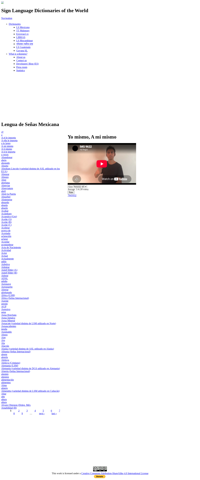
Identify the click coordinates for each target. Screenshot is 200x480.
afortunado (6, 292)
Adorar (4, 275)
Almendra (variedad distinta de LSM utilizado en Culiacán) (30, 391)
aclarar (4, 239)
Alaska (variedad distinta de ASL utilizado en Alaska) (27, 348)
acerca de (5, 230)
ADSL (4, 278)
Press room (21, 67)
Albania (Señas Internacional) (15, 351)
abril (3, 191)
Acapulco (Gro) (9, 216)
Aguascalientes (8, 326)
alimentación (7, 379)
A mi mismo (7, 146)
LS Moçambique (24, 40)
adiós (3, 261)
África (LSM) (8, 295)
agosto (4, 303)
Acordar (5, 241)
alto (3, 396)
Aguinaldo (6, 332)
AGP (3, 306)
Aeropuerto (6, 286)
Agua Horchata (8, 315)
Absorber (5, 196)
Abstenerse (6, 199)
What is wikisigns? (18, 54)
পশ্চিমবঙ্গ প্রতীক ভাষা (24, 44)
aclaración (6, 236)
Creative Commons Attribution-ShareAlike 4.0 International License (114, 473)
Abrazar (5, 174)
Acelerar (5, 227)
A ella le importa (9, 140)
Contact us (21, 60)
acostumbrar (7, 244)
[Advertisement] (100, 96)
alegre (4, 354)
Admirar (5, 267)
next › (42, 413)
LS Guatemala (23, 47)
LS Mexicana (23, 27)
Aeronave (6, 284)
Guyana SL (22, 50)
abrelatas (5, 182)
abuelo (4, 208)
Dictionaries (15, 24)
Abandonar (6, 157)
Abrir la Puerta (8, 194)
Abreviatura (7, 188)
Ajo (3, 340)
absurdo (5, 202)
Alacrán (5, 346)
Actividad (6, 250)
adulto (4, 281)
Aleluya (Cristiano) (10, 362)
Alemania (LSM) (9, 365)
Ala (3, 343)
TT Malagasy (23, 30)
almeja (4, 388)
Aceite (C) (6, 225)
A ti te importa (8, 151)
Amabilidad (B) (9, 408)
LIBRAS (20, 37)
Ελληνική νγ (22, 34)
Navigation (6, 18)
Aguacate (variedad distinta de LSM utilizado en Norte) (28, 323)
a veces (4, 154)
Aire (3, 337)
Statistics (20, 70)
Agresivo (5, 309)
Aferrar (4, 289)
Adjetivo (5, 264)
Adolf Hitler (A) (9, 270)
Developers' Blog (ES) (27, 63)
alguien (4, 374)
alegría (4, 357)
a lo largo (5, 143)
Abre (3, 180)
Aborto (4, 165)
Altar (3, 393)
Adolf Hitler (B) (9, 272)
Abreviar (5, 185)
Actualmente (7, 258)
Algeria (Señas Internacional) (15, 371)
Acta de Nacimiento (11, 247)
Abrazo (5, 177)
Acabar (4, 211)
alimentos (6, 382)
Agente (4, 301)
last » (54, 413)
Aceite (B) (6, 222)
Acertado (5, 233)
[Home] (2, 3)
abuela (4, 205)
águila (4, 329)
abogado (5, 163)
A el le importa (8, 137)
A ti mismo (6, 149)
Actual (4, 256)
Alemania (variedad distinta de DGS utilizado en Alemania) (30, 368)
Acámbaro (6, 213)
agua (3, 312)
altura (4, 399)
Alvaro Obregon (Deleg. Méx (16, 405)
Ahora (4, 334)
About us (20, 57)
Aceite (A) (6, 219)
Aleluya (5, 360)
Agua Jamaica (8, 317)
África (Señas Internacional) (15, 298)
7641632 (72, 195)
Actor (4, 253)
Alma (4, 385)
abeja (3, 160)
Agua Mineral (8, 320)
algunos (5, 377)
